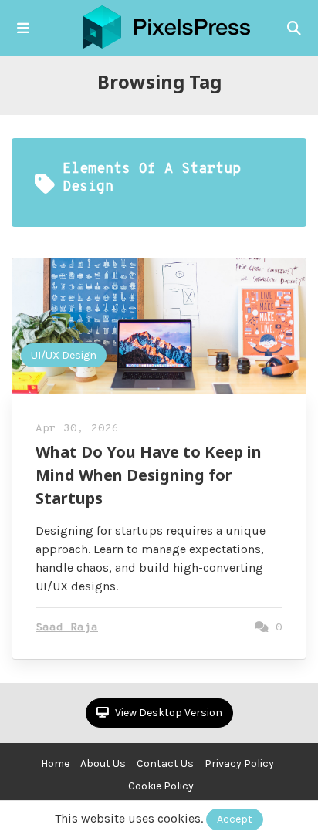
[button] (23, 28)
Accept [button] (234, 819)
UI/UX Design (63, 355)
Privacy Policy (239, 763)
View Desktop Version (167, 712)
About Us (103, 763)
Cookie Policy (161, 785)
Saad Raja (67, 627)
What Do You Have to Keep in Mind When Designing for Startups (149, 475)
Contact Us (165, 763)
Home (55, 763)
